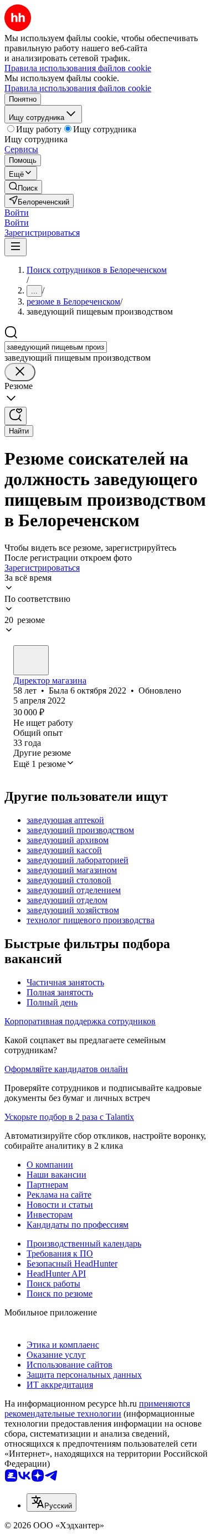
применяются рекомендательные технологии (97, 1408)
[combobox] (55, 347)
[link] (23, 187)
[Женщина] (31, 660)
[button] (16, 212)
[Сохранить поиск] (15, 416)
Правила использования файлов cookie (77, 88)
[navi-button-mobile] (15, 247)
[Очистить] (19, 372)
